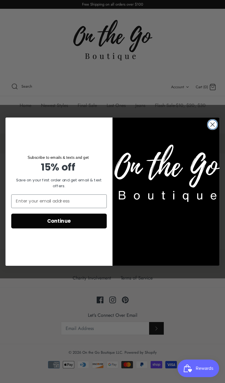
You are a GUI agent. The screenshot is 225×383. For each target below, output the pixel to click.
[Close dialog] (212, 124)
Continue (59, 220)
